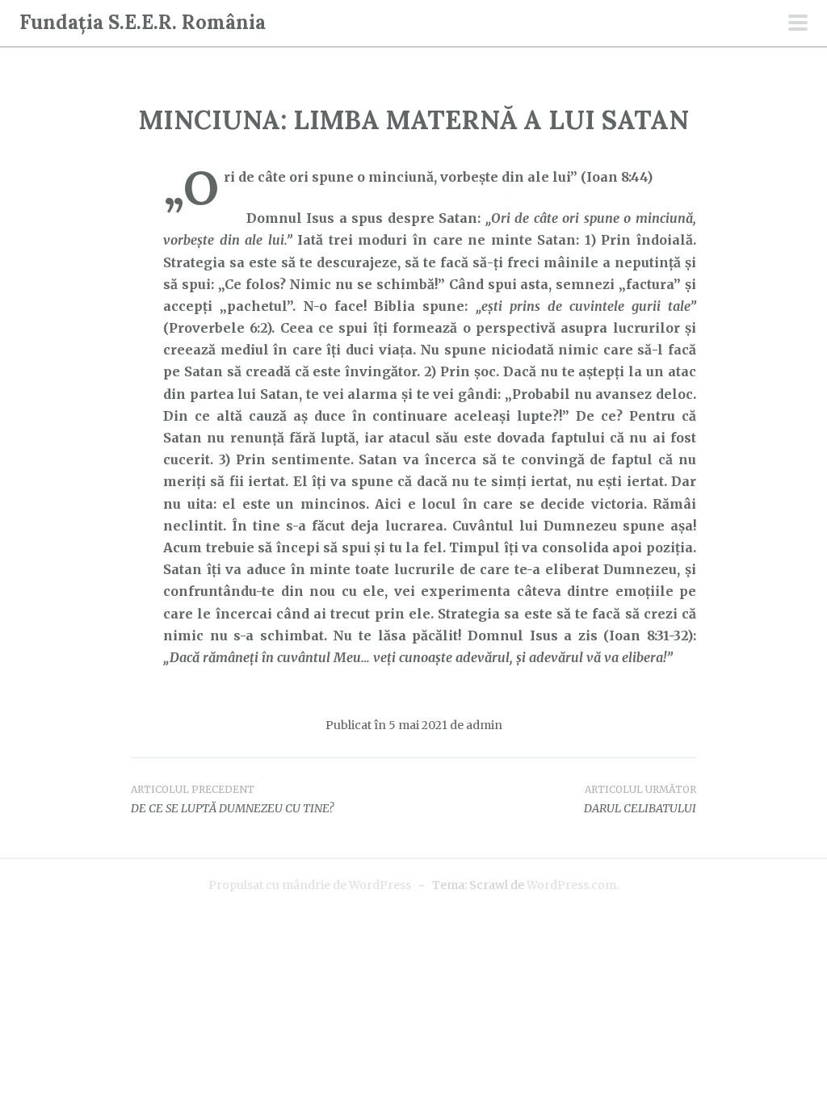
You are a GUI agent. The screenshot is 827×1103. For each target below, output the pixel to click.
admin (484, 725)
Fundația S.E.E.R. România (142, 22)
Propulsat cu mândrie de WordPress (309, 885)
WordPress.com (571, 885)
